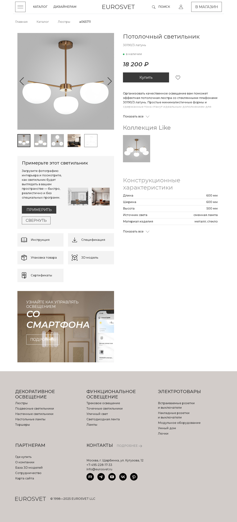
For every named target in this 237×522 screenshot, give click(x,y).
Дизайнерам (64, 7)
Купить (146, 77)
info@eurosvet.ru (99, 469)
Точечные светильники (104, 408)
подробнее (43, 339)
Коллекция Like (147, 127)
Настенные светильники (34, 414)
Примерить (39, 209)
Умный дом (167, 428)
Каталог (40, 7)
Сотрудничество (28, 473)
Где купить (23, 457)
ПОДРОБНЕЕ (127, 446)
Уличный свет (97, 414)
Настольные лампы (30, 419)
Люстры (21, 403)
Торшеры (22, 424)
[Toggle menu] (20, 7)
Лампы (91, 424)
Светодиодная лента (103, 419)
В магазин (206, 7)
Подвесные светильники (34, 408)
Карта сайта (24, 478)
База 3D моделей (29, 467)
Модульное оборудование (179, 423)
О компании (24, 462)
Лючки (163, 433)
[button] (21, 81)
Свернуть (36, 220)
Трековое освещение (103, 403)
